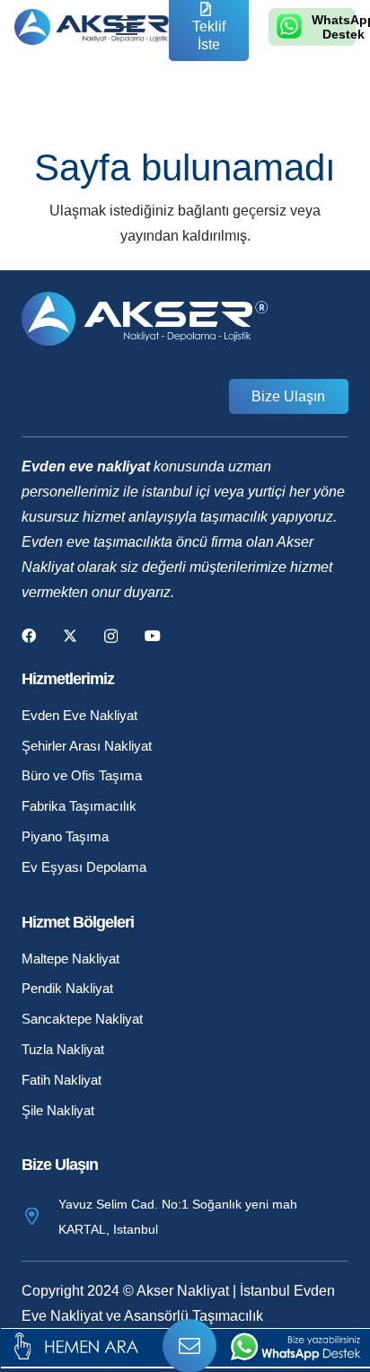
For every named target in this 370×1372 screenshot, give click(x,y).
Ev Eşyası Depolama (84, 867)
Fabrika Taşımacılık (79, 806)
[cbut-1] (89, 1346)
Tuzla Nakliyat (63, 1049)
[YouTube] (153, 636)
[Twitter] (70, 636)
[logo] (289, 26)
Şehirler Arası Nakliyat (87, 745)
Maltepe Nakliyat (70, 958)
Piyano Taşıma (65, 836)
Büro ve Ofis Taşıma (82, 775)
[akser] (96, 27)
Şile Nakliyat (58, 1110)
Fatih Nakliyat (61, 1079)
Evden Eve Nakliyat (79, 715)
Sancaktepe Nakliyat (82, 1018)
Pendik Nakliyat (67, 988)
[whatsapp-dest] (295, 1346)
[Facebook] (29, 636)
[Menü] (126, 26)
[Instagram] (111, 637)
